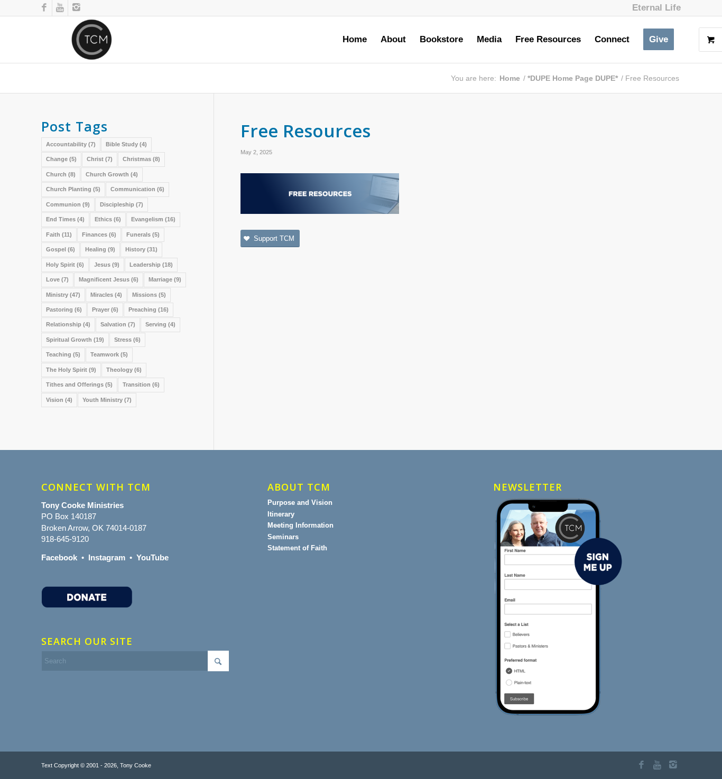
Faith (59, 234)
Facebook (59, 557)
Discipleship (121, 204)
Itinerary (280, 514)
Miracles (106, 295)
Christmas (141, 159)
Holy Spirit (65, 264)
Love (57, 279)
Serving (160, 324)
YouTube (152, 557)
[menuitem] (654, 8)
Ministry (63, 295)
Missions (149, 295)
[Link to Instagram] (76, 8)
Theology (124, 370)
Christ (100, 159)
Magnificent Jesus (108, 279)
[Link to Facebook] (44, 8)
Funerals (143, 234)
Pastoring (64, 309)
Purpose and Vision (299, 502)
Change (61, 159)
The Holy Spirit (71, 370)
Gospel (60, 249)
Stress (127, 339)
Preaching (148, 309)
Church (61, 174)
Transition (141, 384)
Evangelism (153, 219)
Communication (137, 189)
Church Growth (112, 174)
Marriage (165, 279)
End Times (65, 219)
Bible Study (126, 144)
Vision (59, 400)
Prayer (105, 309)
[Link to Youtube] (60, 8)
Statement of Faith (297, 548)
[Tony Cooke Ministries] (91, 39)
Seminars (283, 537)
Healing (100, 249)
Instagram (106, 557)
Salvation (117, 324)
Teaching (63, 354)
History (141, 249)
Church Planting (73, 189)
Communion (68, 204)
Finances (99, 234)
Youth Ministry (107, 400)
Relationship (68, 324)
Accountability (71, 144)
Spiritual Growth (75, 339)
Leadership (151, 264)
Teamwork (109, 354)
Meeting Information (300, 525)
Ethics (108, 219)
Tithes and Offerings (79, 384)
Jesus (106, 264)
